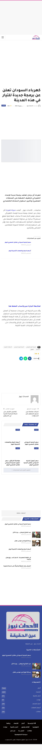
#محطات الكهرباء (8, 347)
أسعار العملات (36, 708)
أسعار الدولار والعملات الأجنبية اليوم (20, 251)
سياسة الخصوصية (21, 734)
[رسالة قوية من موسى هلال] (36, 543)
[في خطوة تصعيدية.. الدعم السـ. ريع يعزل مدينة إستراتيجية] (36, 560)
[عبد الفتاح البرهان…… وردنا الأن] (36, 535)
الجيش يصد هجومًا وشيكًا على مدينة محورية (17, 566)
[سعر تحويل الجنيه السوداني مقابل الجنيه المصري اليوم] (30, 453)
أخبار (39, 688)
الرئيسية (31, 723)
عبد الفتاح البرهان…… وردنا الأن (22, 532)
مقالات (38, 712)
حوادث (38, 700)
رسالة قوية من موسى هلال (22, 541)
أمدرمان (38, 349)
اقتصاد (3, 105)
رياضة (8, 723)
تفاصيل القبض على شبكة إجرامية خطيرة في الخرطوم (10, 414)
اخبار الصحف (36, 704)
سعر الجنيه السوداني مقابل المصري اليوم (18, 242)
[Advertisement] (21, 17)
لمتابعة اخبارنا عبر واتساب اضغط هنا (24, 306)
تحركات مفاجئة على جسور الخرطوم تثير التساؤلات (32, 414)
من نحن (12, 731)
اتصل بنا (21, 731)
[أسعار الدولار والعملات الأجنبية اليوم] (36, 253)
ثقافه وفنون (25, 727)
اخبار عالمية (37, 696)
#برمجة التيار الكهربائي (31, 347)
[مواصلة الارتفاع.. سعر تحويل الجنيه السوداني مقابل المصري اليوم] (12, 453)
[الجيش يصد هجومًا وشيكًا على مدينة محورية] (36, 568)
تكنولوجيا (36, 727)
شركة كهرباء (11, 210)
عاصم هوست (8, 739)
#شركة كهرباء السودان (19, 347)
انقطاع (32, 349)
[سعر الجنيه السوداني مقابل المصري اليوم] (36, 245)
